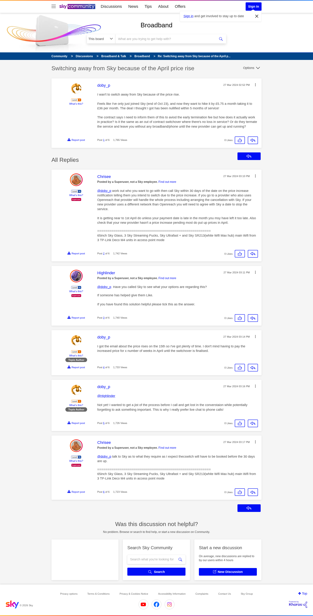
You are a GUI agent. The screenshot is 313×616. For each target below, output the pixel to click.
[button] (255, 84)
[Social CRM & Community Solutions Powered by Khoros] (298, 604)
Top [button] (304, 593)
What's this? (76, 103)
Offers (180, 6)
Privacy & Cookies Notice (134, 593)
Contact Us (224, 593)
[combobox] (165, 38)
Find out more (167, 181)
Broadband (156, 25)
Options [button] (248, 68)
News (133, 6)
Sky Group (247, 593)
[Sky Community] (77, 6)
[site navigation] (53, 6)
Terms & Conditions (98, 593)
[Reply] (253, 140)
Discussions (111, 6)
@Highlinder (106, 396)
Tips (148, 6)
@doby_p (104, 191)
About (163, 6)
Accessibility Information (172, 593)
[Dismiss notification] (257, 16)
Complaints (201, 593)
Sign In (253, 6)
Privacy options (69, 593)
